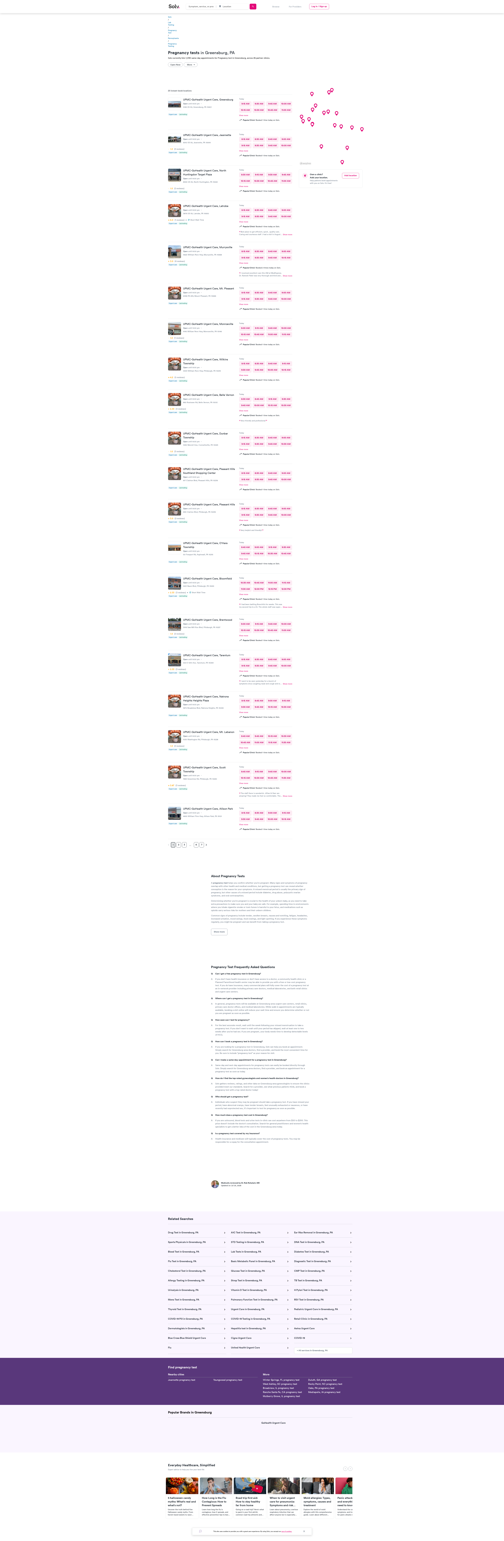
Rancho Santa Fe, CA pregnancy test (282, 1392)
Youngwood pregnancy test (227, 1379)
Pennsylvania (173, 38)
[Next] (350, 1469)
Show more (287, 234)
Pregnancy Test (172, 31)
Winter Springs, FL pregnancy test (281, 1379)
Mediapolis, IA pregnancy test (324, 1392)
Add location (350, 175)
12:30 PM (286, 589)
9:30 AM (259, 103)
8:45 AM (272, 139)
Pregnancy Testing (172, 45)
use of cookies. (286, 1531)
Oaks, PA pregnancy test (321, 1388)
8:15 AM (245, 139)
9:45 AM (272, 103)
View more (243, 115)
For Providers (295, 6)
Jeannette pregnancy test (181, 1379)
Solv (170, 17)
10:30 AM (259, 110)
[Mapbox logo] (305, 163)
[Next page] (206, 844)
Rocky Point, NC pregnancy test (325, 1383)
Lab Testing (171, 23)
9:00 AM (286, 139)
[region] (331, 126)
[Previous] (345, 1469)
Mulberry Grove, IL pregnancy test (281, 1396)
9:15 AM (245, 103)
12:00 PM (258, 589)
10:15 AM (245, 110)
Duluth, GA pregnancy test (322, 1379)
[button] (352, 127)
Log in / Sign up (319, 6)
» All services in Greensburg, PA (312, 1350)
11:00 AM (286, 110)
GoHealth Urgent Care (273, 1423)
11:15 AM (286, 334)
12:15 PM (272, 589)
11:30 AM (245, 589)
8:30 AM (259, 139)
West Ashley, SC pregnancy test (280, 1383)
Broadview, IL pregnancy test (278, 1388)
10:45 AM (272, 110)
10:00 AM (286, 103)
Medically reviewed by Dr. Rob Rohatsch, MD (240, 1183)
